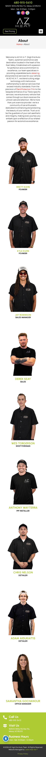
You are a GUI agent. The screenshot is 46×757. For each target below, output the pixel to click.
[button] (41, 31)
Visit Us (14, 725)
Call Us (13, 717)
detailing (35, 73)
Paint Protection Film (25, 89)
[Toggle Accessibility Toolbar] (6, 739)
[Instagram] (23, 13)
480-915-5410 (23, 2)
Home (19, 44)
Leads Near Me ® (31, 749)
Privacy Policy (23, 754)
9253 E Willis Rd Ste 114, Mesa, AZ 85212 (23, 6)
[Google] (27, 13)
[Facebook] (18, 13)
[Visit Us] (5, 726)
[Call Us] (5, 717)
